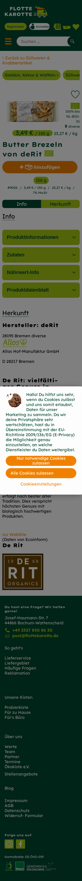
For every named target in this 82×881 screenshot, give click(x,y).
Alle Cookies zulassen (32, 473)
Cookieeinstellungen (41, 484)
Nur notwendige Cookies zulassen (41, 461)
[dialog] (41, 440)
